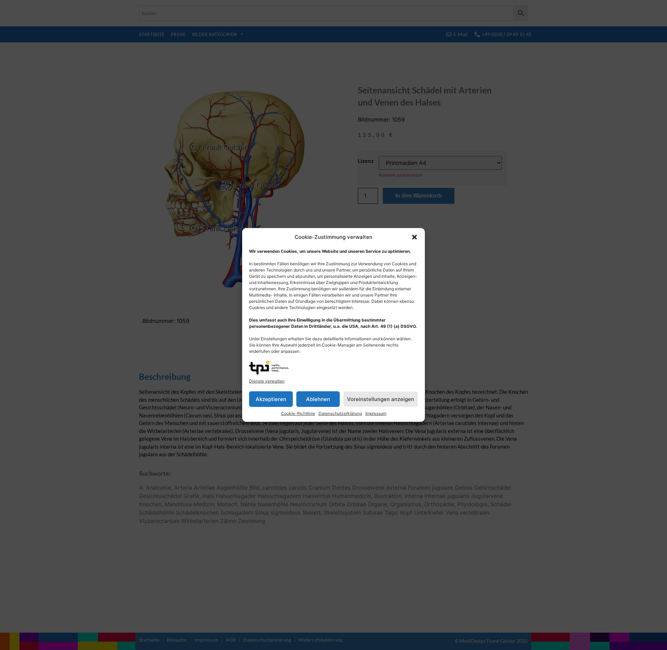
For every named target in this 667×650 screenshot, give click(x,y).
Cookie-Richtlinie (298, 413)
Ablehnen (318, 399)
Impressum (375, 413)
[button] (414, 237)
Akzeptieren (271, 399)
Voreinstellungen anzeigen (380, 399)
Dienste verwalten (267, 381)
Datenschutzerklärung (340, 413)
